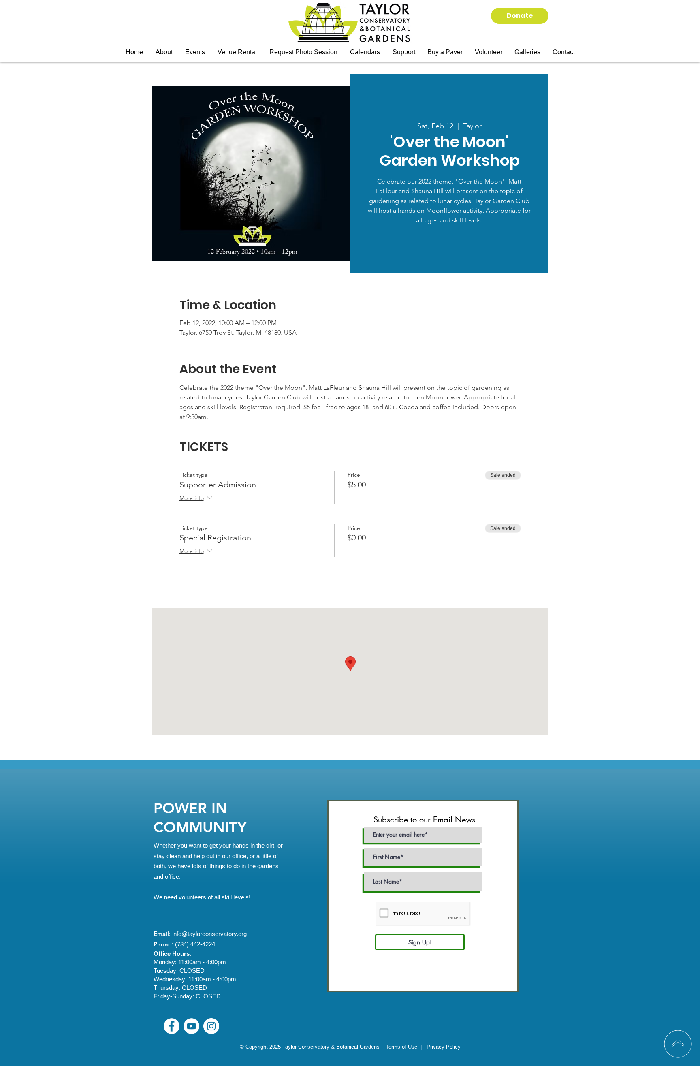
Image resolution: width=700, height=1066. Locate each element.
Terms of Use (401, 1047)
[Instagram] (211, 1026)
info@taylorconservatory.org (209, 933)
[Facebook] (171, 1026)
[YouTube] (191, 1026)
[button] (195, 52)
